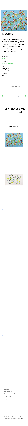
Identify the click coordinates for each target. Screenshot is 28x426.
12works (21, 418)
